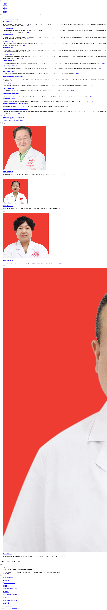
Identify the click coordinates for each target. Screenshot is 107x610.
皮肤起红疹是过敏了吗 (18, 120)
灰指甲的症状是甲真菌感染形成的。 (11, 66)
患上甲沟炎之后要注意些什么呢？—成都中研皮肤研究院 (15, 103)
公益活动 (5, 9)
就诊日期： (36, 572)
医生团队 (5, 8)
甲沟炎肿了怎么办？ (7, 83)
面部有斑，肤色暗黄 (7, 119)
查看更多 (2, 123)
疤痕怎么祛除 (15, 119)
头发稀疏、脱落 (14, 117)
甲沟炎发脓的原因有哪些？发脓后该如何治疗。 (13, 76)
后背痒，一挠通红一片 (8, 120)
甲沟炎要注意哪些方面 (8, 28)
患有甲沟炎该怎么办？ (8, 47)
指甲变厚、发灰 (21, 117)
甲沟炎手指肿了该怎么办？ (9, 54)
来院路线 (5, 12)
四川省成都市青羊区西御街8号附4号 (13, 608)
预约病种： (50, 572)
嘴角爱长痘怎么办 (7, 117)
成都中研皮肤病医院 (9, 19)
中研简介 (5, 4)
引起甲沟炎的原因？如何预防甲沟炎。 (11, 93)
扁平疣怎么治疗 (21, 119)
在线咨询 (2, 115)
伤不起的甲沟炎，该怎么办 (9, 98)
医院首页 (5, 3)
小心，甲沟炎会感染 (7, 21)
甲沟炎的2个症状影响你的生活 (9, 60)
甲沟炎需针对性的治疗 (8, 34)
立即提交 (2, 573)
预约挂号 (5, 11)
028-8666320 (8, 606)
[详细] (28, 25)
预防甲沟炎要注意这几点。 (9, 71)
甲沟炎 (16, 19)
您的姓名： (2, 572)
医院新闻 (5, 5)
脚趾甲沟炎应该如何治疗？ (9, 88)
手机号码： (19, 572)
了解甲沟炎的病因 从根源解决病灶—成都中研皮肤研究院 (15, 109)
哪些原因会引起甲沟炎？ (8, 41)
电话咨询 (5, 7)
